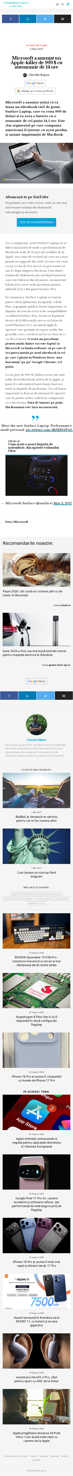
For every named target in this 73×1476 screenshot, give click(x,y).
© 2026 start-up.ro (36, 1470)
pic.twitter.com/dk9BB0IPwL (49, 430)
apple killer (62, 898)
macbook (28, 893)
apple (15, 893)
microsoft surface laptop (18, 898)
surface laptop (44, 898)
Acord (34, 1456)
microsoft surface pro (48, 893)
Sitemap (54, 1456)
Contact (36, 1459)
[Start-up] (68, 3)
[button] (57, 4)
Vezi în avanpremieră (36, 222)
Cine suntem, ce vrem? (16, 1456)
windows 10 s (36, 903)
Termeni (43, 1456)
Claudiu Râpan (38, 74)
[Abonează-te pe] (35, 83)
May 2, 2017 (63, 503)
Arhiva (64, 1456)
